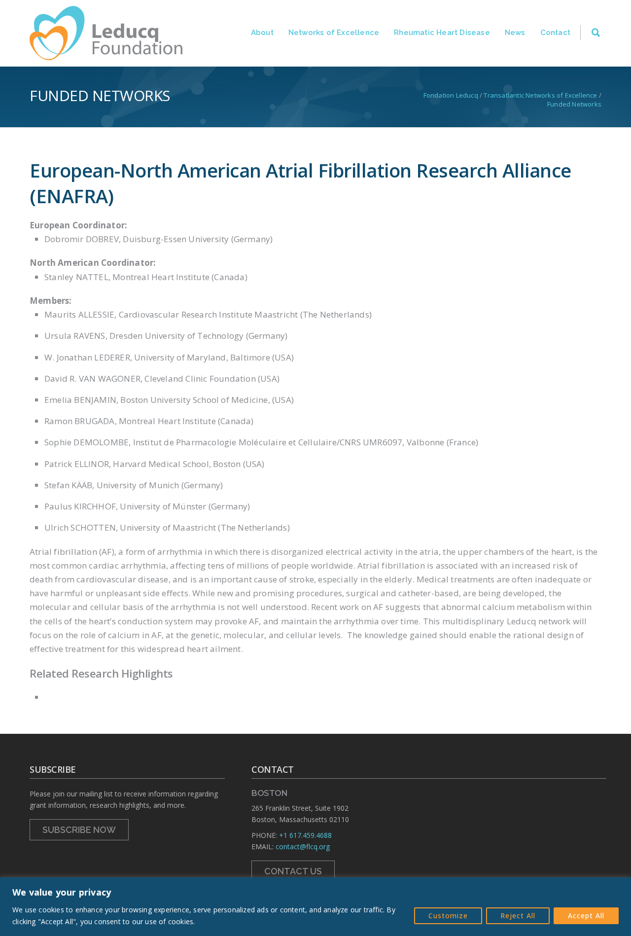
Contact (555, 32)
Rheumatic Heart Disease (442, 32)
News (515, 32)
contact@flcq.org (303, 846)
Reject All (517, 915)
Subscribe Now (79, 830)
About (262, 32)
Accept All (586, 915)
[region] (315, 906)
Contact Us (293, 871)
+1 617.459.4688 (305, 835)
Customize (448, 915)
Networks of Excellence (333, 32)
